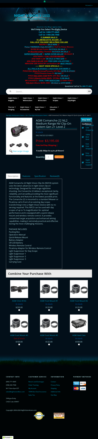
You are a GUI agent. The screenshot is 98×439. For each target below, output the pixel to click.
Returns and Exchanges (36, 382)
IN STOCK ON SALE (57, 49)
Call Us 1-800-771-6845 (49, 32)
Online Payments (49, 415)
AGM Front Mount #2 (79, 301)
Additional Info (55, 392)
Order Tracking (33, 385)
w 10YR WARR (64, 83)
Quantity (40, 157)
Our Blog (48, 27)
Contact (53, 382)
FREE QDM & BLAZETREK (59, 61)
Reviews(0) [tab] (54, 176)
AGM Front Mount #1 (49, 301)
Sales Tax (31, 395)
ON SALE (58, 73)
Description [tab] (13, 176)
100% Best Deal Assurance (37, 392)
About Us (40, 27)
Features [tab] (26, 176)
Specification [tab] (40, 176)
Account (88, 5)
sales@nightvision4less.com (15, 392)
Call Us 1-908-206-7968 (49, 34)
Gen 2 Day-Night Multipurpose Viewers (36, 115)
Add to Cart (59, 157)
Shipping (54, 388)
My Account (32, 388)
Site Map (54, 395)
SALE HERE (52, 44)
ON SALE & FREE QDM (55, 59)
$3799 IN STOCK (68, 71)
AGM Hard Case (78, 335)
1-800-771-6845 (86, 86)
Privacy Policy (55, 385)
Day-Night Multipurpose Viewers (15, 115)
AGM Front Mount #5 (49, 335)
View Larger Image (20, 151)
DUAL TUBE (49, 81)
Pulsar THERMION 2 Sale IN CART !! (39, 47)
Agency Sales (57, 27)
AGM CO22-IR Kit (19, 301)
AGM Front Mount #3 (19, 335)
